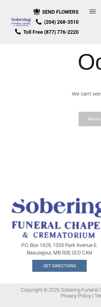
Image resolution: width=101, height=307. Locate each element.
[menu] (92, 11)
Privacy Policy (76, 296)
